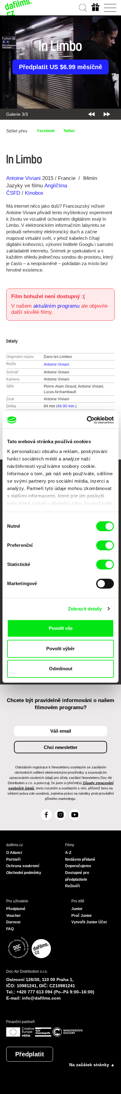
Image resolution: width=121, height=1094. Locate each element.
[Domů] (19, 7)
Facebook (46, 131)
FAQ (10, 929)
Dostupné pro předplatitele (77, 876)
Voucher (13, 915)
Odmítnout (60, 668)
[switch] (105, 545)
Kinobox (34, 193)
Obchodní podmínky (23, 873)
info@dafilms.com (41, 998)
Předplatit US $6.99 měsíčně (60, 67)
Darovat (13, 922)
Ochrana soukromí (22, 866)
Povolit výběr (60, 648)
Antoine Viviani (23, 178)
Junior (77, 909)
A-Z (68, 853)
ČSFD (14, 193)
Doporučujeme (78, 866)
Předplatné (15, 909)
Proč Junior (81, 915)
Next (107, 114)
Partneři (13, 859)
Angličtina (55, 186)
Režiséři (72, 886)
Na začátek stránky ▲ (92, 1064)
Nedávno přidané (80, 859)
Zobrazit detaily (85, 608)
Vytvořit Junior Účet (89, 922)
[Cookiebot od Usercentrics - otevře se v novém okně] (87, 420)
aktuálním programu (56, 306)
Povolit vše (61, 628)
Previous (91, 114)
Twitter (69, 131)
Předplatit (29, 1054)
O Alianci (14, 853)
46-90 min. (66, 406)
